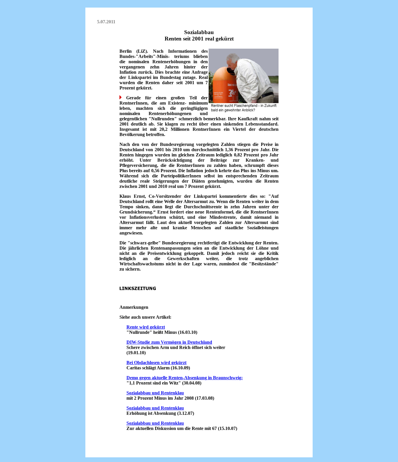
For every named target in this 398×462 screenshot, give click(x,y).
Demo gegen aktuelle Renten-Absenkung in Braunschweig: (184, 377)
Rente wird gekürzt (145, 327)
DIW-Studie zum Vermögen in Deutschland (169, 342)
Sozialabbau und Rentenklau (155, 392)
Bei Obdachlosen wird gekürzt (156, 362)
